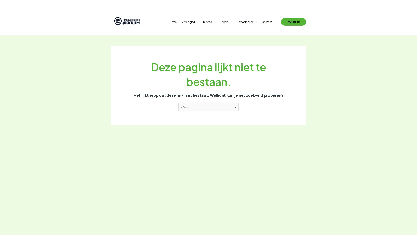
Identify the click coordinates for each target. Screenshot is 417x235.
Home (173, 22)
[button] (113, 4)
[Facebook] (120, 4)
